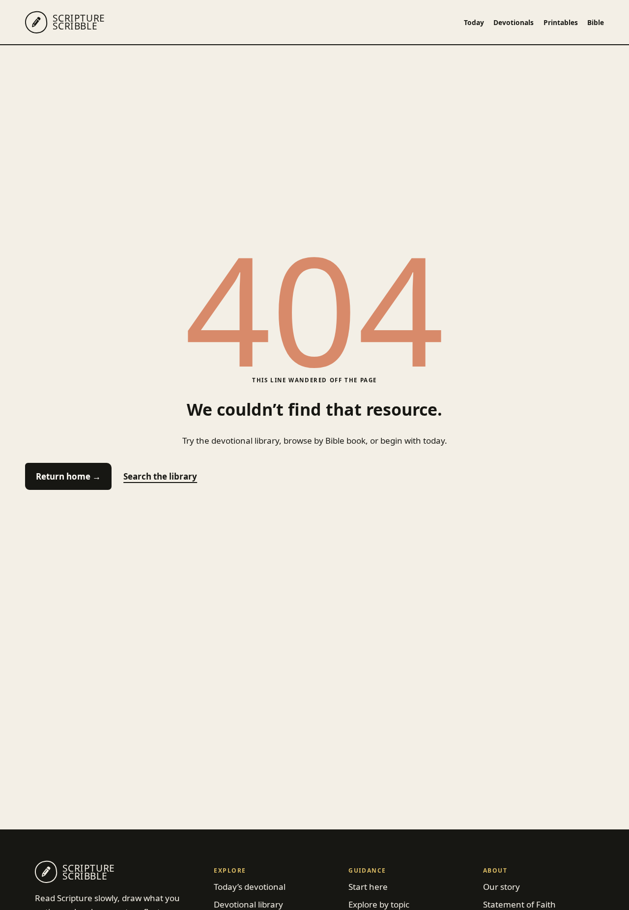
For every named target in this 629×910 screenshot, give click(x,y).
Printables (560, 22)
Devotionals (513, 22)
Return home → (68, 476)
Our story (501, 886)
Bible (595, 22)
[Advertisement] (314, 119)
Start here (368, 886)
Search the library (160, 476)
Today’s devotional (250, 886)
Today (474, 22)
